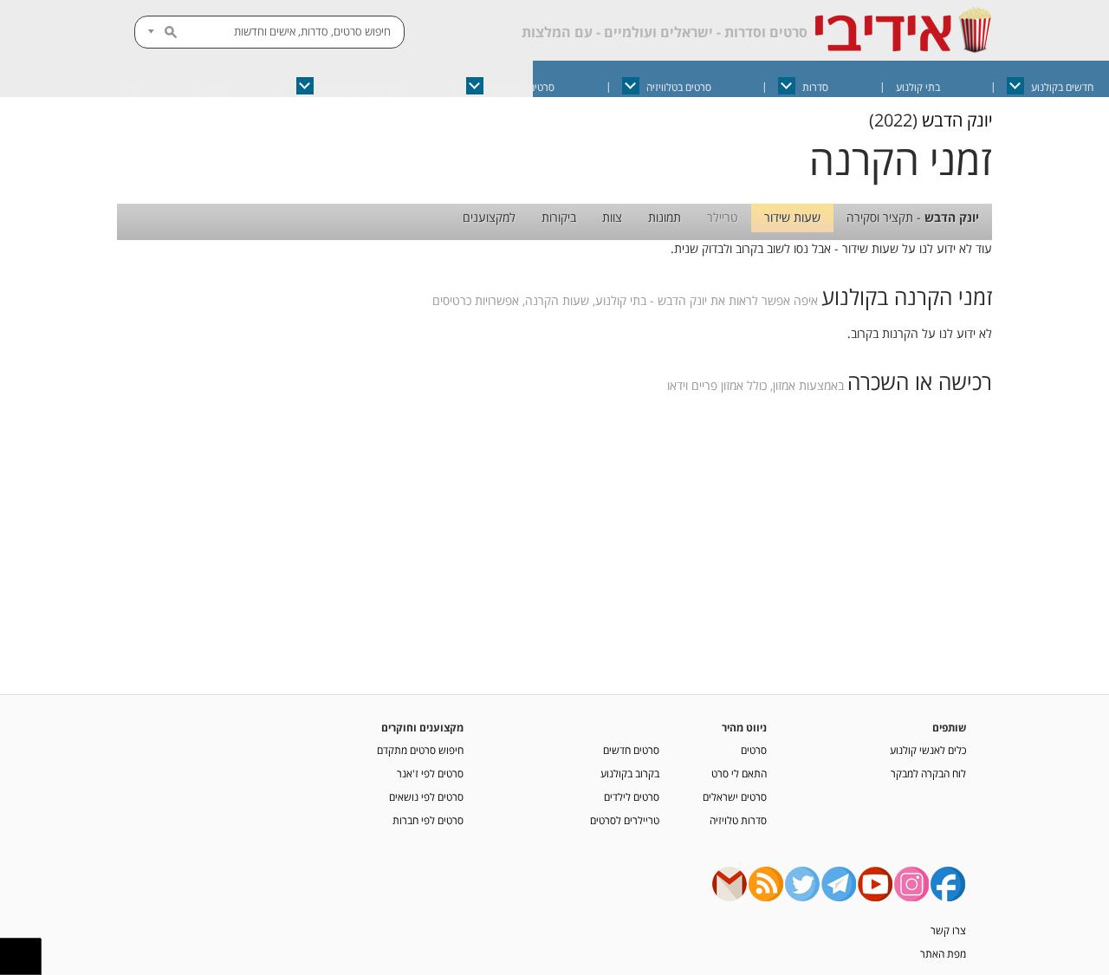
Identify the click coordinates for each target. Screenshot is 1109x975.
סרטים (754, 750)
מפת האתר (943, 953)
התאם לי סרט (739, 773)
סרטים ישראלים (522, 87)
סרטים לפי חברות (428, 820)
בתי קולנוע (918, 87)
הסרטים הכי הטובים (360, 87)
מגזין (219, 87)
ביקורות (559, 217)
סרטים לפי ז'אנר (430, 773)
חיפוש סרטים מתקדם (420, 750)
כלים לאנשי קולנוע (928, 750)
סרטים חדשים (631, 750)
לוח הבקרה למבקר (928, 773)
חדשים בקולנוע (1062, 87)
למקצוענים (489, 217)
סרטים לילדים (631, 796)
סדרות (815, 87)
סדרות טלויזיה (738, 820)
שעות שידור (792, 217)
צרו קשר (948, 930)
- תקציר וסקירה (912, 217)
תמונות (664, 217)
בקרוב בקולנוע (629, 773)
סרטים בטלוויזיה (678, 87)
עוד (131, 87)
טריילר (722, 217)
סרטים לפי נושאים (426, 796)
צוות (612, 217)
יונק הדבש (957, 120)
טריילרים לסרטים (624, 820)
